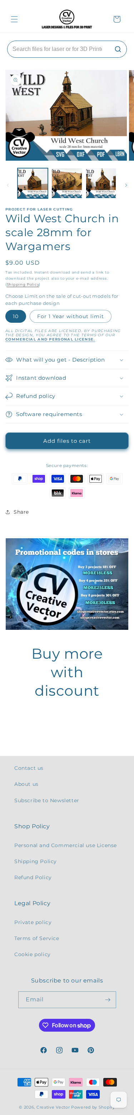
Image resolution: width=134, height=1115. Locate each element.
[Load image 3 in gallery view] (101, 183)
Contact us (29, 768)
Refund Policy (33, 877)
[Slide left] (8, 185)
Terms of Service (36, 938)
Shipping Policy (23, 284)
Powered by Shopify (93, 1107)
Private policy (32, 922)
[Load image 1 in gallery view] (33, 183)
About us (26, 784)
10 (16, 316)
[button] (14, 19)
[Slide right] (126, 185)
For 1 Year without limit (70, 316)
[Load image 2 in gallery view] (66, 183)
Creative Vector (53, 1107)
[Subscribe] (108, 999)
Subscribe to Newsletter (46, 800)
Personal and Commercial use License (65, 845)
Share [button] (21, 512)
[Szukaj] (117, 49)
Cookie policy (32, 954)
